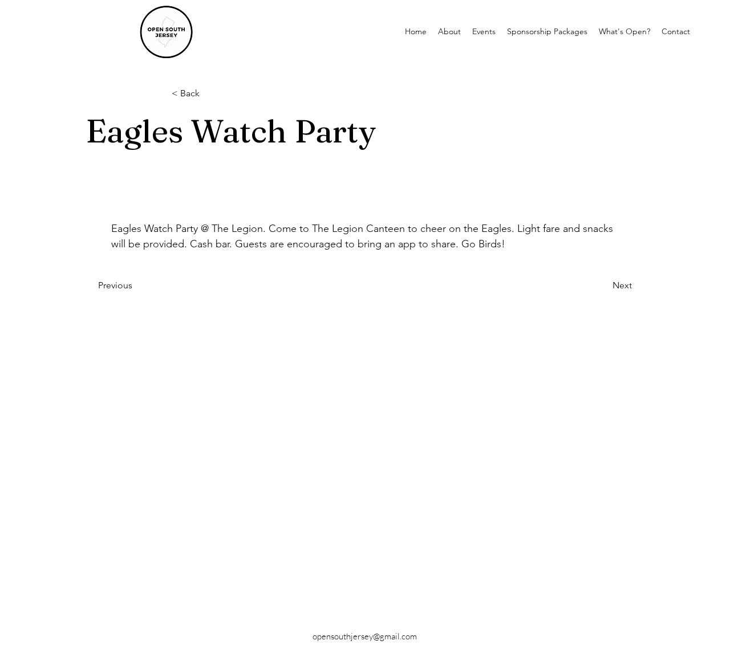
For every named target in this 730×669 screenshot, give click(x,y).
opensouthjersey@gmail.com (365, 636)
